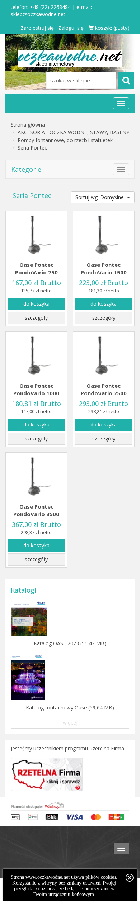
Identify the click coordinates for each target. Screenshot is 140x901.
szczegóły (36, 317)
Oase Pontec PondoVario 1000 (36, 389)
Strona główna (28, 124)
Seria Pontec (32, 147)
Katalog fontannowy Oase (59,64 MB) (70, 707)
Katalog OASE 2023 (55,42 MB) (70, 643)
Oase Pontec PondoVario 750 (36, 268)
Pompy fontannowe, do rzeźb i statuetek (65, 140)
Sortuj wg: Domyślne (100, 197)
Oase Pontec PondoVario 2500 (104, 389)
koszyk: (111, 27)
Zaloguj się (71, 27)
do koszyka (36, 303)
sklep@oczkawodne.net (38, 14)
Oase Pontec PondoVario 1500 (104, 268)
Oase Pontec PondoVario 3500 (36, 510)
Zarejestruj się (37, 27)
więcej (70, 722)
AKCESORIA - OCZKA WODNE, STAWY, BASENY (73, 132)
